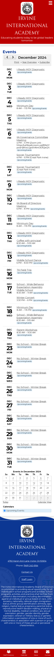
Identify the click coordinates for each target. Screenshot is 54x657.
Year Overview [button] (29, 62)
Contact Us (27, 572)
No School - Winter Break (31, 344)
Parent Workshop (27, 329)
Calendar (24, 655)
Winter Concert (25, 297)
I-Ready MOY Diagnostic (31, 69)
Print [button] (16, 62)
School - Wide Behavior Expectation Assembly (30, 316)
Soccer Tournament (28, 154)
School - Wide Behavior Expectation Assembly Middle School (30, 287)
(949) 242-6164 (31, 565)
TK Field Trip (24, 270)
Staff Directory (8, 655)
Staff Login (27, 579)
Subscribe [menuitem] (45, 62)
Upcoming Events (15, 510)
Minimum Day (25, 105)
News (36, 655)
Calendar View (44, 502)
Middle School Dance (29, 260)
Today (5, 502)
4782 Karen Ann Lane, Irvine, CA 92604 (27, 561)
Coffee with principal (29, 240)
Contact (48, 655)
